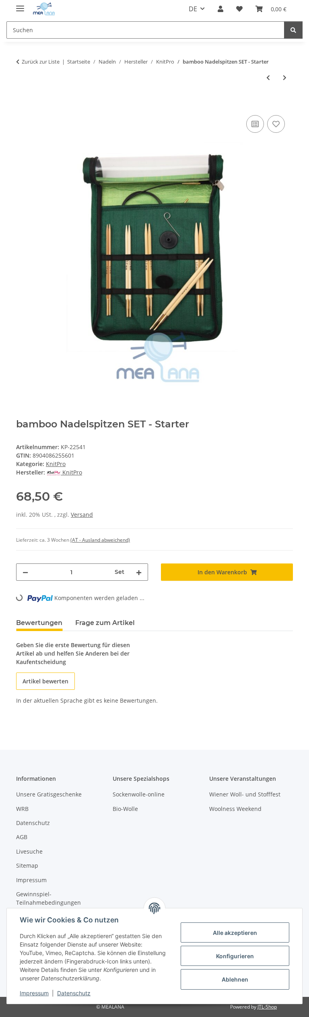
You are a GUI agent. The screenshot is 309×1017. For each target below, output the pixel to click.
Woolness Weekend (235, 809)
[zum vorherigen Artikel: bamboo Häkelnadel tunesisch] (268, 77)
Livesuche (29, 851)
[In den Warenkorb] (22, 104)
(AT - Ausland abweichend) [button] (100, 539)
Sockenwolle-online (139, 794)
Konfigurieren (235, 956)
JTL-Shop (267, 1006)
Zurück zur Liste (41, 61)
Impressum (34, 993)
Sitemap (27, 865)
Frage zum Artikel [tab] (105, 623)
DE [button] (193, 8)
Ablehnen (235, 979)
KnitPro (56, 464)
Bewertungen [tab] (39, 623)
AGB (21, 837)
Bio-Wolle (125, 809)
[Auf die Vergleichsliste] (255, 124)
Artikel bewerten (45, 681)
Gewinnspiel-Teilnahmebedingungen (48, 898)
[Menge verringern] (25, 572)
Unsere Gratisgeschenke (49, 794)
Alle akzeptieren (235, 932)
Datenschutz (74, 993)
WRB (22, 809)
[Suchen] (293, 30)
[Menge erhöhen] (139, 572)
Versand (82, 514)
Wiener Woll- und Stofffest (244, 794)
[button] (220, 9)
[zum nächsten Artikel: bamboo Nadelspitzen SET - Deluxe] (284, 77)
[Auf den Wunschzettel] (276, 124)
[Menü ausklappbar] (20, 5)
